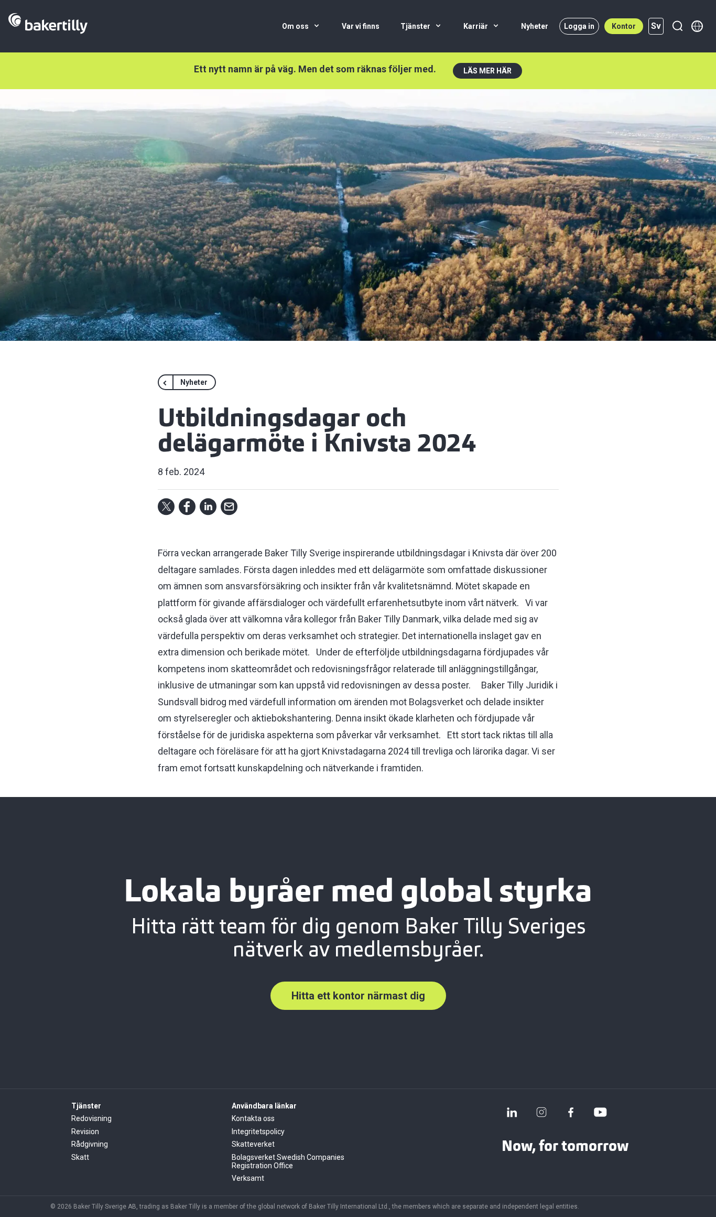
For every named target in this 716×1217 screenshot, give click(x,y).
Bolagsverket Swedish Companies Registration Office (288, 1161)
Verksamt (248, 1178)
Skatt (80, 1157)
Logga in (579, 26)
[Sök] (677, 26)
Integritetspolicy (258, 1131)
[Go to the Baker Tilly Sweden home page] (48, 26)
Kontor (624, 26)
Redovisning (91, 1118)
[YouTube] (600, 1112)
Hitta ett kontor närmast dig (358, 995)
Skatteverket (253, 1144)
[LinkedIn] (512, 1112)
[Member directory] (697, 26)
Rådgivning (89, 1144)
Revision (85, 1131)
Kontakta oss (253, 1118)
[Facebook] (570, 1112)
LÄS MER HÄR (487, 71)
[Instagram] (541, 1112)
